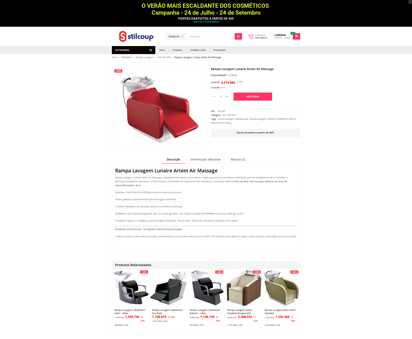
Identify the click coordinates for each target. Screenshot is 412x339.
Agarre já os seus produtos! (206, 21)
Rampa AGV (242, 118)
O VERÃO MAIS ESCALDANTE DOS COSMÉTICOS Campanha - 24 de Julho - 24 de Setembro (206, 9)
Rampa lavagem (257, 118)
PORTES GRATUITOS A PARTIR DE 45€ (206, 18)
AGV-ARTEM (163, 57)
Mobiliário (126, 57)
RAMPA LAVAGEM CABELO (282, 118)
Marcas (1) (238, 159)
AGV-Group (225, 122)
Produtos (177, 50)
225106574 (261, 37)
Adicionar (253, 96)
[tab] (173, 160)
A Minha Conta (198, 50)
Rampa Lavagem (144, 57)
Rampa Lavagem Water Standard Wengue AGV (239, 311)
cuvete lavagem (226, 118)
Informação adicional (205, 159)
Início (162, 50)
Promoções (220, 50)
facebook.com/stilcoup (128, 229)
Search (238, 36)
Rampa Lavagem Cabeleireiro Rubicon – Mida (205, 311)
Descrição (173, 159)
